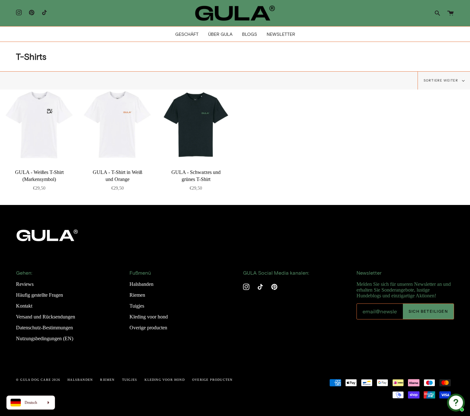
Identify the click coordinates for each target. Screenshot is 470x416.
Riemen (137, 295)
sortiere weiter (441, 80)
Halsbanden (141, 284)
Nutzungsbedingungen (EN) (44, 338)
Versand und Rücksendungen (45, 316)
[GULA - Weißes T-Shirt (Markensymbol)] (39, 125)
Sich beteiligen (428, 311)
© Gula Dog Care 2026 (38, 379)
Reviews (25, 284)
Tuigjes (136, 306)
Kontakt (24, 306)
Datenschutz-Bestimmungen (44, 327)
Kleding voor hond (148, 316)
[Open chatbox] (456, 403)
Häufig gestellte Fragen (39, 295)
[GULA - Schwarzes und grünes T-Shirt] (196, 125)
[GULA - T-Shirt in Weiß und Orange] (117, 125)
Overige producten (148, 327)
